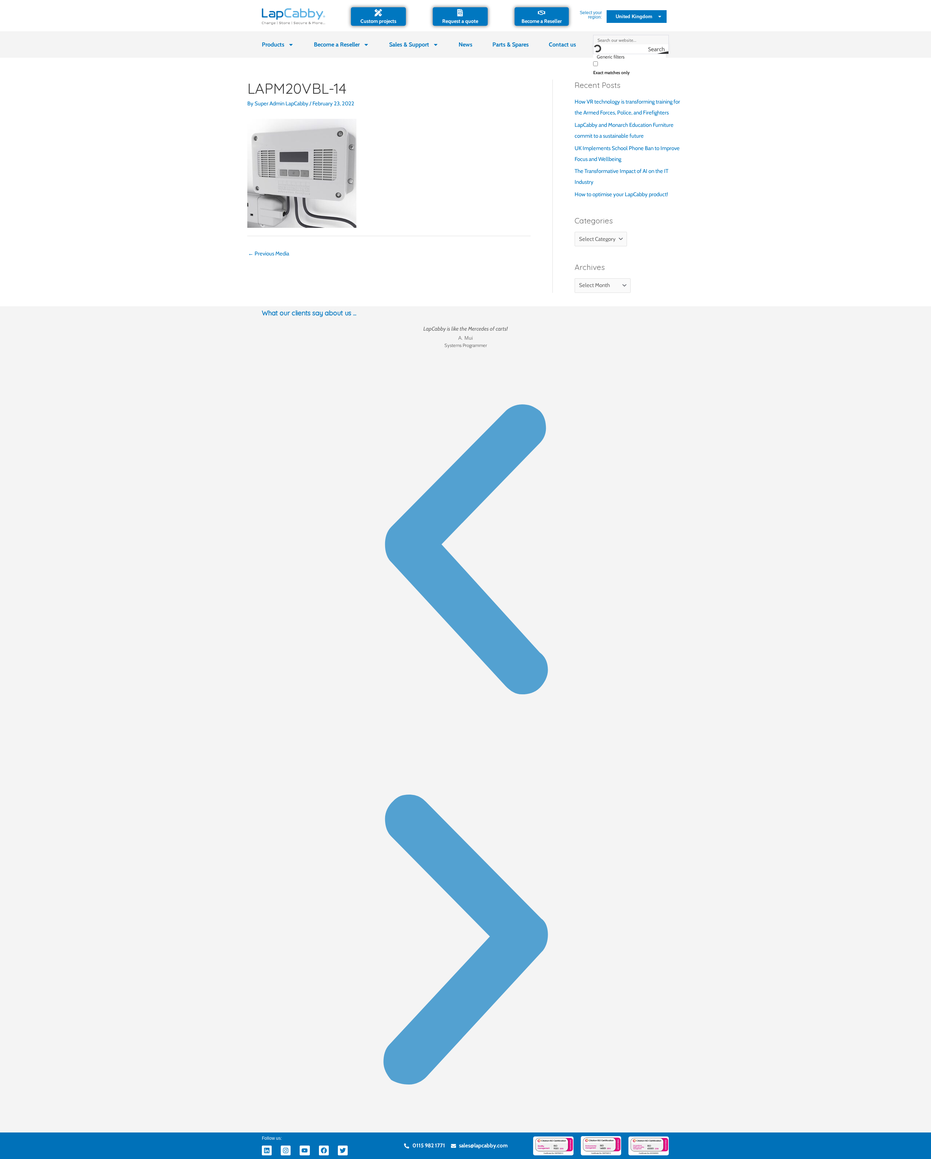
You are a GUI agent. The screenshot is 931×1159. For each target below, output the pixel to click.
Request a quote (460, 21)
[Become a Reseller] (541, 12)
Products (273, 44)
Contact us (562, 44)
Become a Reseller (542, 21)
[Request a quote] (460, 12)
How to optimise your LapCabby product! (621, 194)
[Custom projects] (378, 12)
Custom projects (378, 21)
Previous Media (268, 253)
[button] (465, 551)
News (465, 44)
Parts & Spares (510, 44)
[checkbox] (629, 67)
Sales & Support (409, 44)
